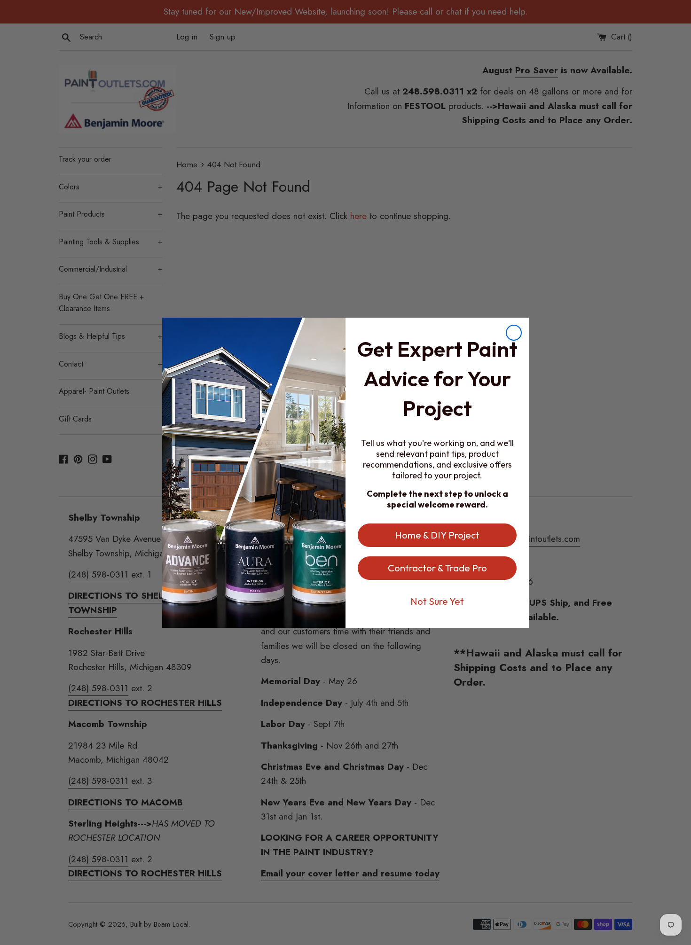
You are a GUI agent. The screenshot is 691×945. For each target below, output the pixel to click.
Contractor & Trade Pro (437, 568)
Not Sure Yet (437, 601)
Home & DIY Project (437, 535)
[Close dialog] (513, 332)
